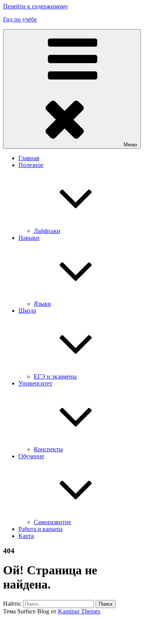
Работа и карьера (40, 529)
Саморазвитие (52, 522)
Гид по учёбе (20, 19)
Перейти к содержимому (35, 6)
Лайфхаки (47, 231)
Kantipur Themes (79, 611)
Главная (28, 158)
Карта (26, 536)
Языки (42, 303)
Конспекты (48, 449)
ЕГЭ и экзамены (55, 376)
